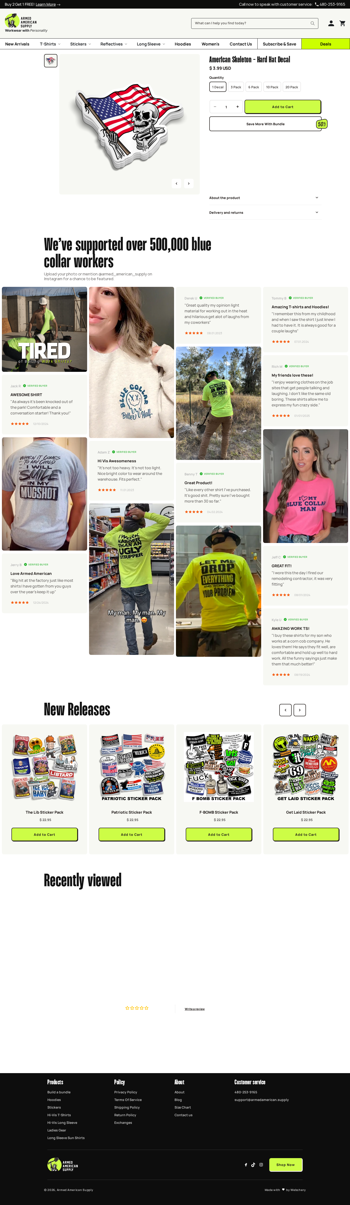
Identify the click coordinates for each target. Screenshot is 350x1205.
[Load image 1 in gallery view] (50, 60)
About (180, 1092)
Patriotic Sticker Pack (131, 812)
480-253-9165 (332, 4)
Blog (178, 1099)
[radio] (217, 87)
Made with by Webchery (285, 1190)
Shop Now (285, 1164)
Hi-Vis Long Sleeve (62, 1122)
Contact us (184, 1115)
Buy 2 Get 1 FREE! (30, 4)
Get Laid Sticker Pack (306, 812)
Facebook (246, 1164)
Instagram (261, 1164)
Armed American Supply (75, 1190)
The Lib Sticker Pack (44, 812)
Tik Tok (253, 1164)
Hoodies (54, 1099)
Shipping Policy (127, 1107)
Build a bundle (58, 1092)
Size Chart (183, 1107)
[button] (49, 44)
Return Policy (125, 1115)
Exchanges (123, 1122)
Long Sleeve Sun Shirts (66, 1137)
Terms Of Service (128, 1099)
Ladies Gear (56, 1130)
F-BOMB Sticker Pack (219, 812)
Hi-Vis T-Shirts (59, 1115)
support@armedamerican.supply (262, 1099)
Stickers (54, 1107)
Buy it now (265, 142)
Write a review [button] (195, 1009)
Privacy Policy (125, 1092)
